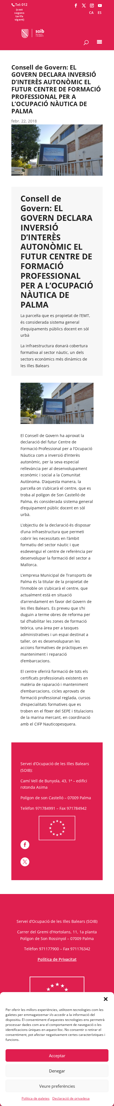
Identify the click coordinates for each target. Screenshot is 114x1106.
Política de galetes (36, 1098)
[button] (105, 999)
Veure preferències (57, 1086)
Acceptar (57, 1055)
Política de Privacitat (57, 959)
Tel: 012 (21, 4)
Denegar (57, 1071)
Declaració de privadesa (71, 1098)
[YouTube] (100, 6)
